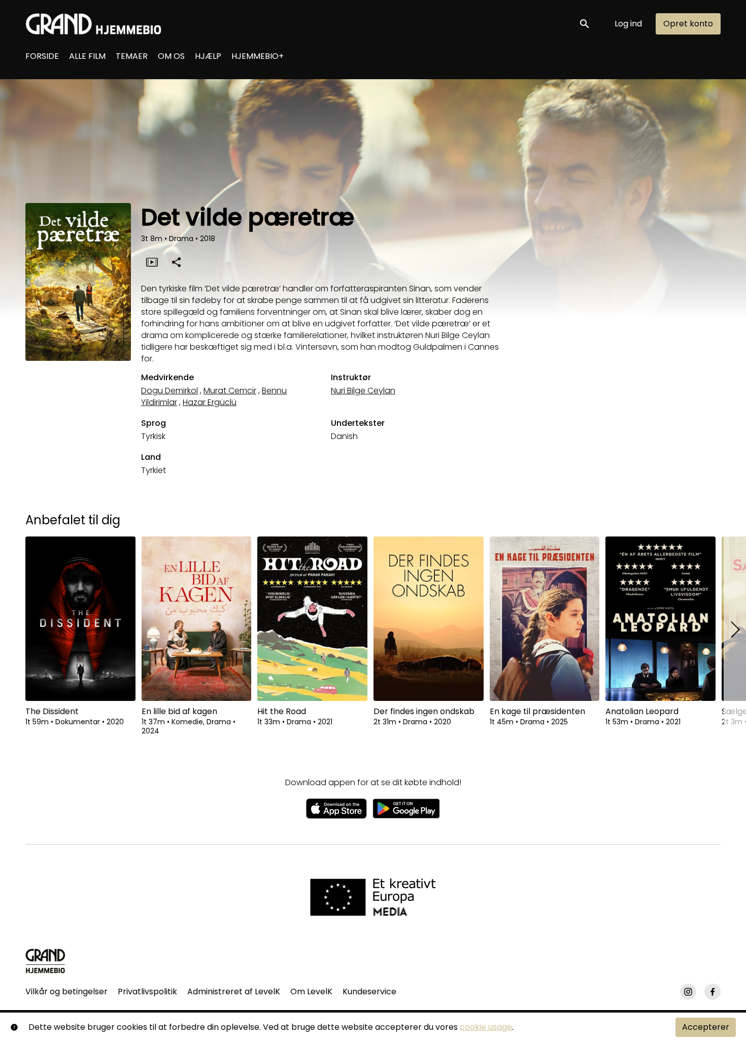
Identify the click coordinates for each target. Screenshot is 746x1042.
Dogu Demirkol (169, 390)
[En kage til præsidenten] (545, 618)
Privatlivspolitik (147, 991)
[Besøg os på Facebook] (712, 992)
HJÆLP (208, 56)
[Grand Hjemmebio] (45, 960)
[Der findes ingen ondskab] (429, 618)
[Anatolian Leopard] (660, 618)
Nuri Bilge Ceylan (363, 390)
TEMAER (132, 56)
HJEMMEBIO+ (257, 56)
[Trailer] (151, 262)
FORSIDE (42, 56)
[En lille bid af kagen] (197, 618)
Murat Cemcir (230, 390)
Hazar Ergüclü (209, 402)
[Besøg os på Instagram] (688, 992)
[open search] (585, 24)
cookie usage (486, 1027)
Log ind (628, 23)
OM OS (171, 56)
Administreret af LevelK (233, 991)
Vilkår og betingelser (66, 991)
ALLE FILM (87, 56)
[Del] (176, 262)
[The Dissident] (80, 618)
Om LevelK (311, 991)
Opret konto (688, 23)
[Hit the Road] (312, 618)
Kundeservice (369, 991)
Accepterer (705, 1027)
